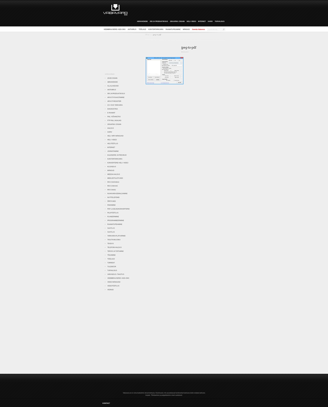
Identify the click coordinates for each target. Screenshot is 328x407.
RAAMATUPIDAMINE (173, 29)
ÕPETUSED (111, 201)
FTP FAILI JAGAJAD (114, 120)
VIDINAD (110, 290)
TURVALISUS (219, 21)
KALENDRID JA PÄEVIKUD (117, 155)
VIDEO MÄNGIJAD (113, 282)
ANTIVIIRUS (132, 29)
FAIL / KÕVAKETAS (114, 117)
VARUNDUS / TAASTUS (115, 274)
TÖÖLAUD (142, 29)
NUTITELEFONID (113, 197)
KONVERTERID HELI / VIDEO (117, 163)
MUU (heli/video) (113, 182)
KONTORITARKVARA (155, 29)
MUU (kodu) (111, 190)
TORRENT (111, 263)
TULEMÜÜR (111, 267)
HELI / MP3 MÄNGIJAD (115, 136)
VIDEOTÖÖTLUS (113, 286)
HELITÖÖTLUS (112, 143)
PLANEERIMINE (113, 217)
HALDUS (110, 128)
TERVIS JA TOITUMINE (115, 251)
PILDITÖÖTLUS (112, 213)
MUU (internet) (112, 186)
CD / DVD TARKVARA (115, 105)
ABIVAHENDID (142, 21)
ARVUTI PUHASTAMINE (115, 97)
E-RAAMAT (111, 113)
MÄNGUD (186, 29)
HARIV (210, 21)
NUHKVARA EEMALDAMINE (117, 193)
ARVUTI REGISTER (114, 101)
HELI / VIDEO (191, 21)
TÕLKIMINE (111, 255)
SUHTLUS (111, 228)
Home (147, 34)
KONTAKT (106, 403)
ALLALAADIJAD (113, 86)
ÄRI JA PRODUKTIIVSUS (159, 21)
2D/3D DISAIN (112, 78)
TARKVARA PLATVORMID (116, 236)
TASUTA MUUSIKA (113, 240)
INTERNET (202, 21)
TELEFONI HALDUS (114, 247)
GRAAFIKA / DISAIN (177, 21)
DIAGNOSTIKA (112, 109)
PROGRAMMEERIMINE (115, 220)
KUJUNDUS (111, 167)
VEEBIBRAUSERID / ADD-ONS (114, 29)
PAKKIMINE (111, 205)
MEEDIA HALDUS (113, 174)
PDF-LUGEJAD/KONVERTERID (118, 209)
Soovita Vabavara (198, 29)
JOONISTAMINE (113, 151)
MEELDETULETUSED (115, 178)
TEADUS (110, 243)
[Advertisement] (177, 9)
